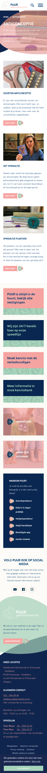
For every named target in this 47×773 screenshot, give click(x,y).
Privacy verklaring (17, 749)
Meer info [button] (36, 761)
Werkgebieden (12, 746)
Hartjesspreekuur (24, 518)
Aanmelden (23, 421)
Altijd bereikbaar (24, 525)
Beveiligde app (23, 532)
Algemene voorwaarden (29, 746)
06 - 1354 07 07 (24, 729)
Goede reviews (23, 539)
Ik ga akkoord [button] (23, 768)
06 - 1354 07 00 (24, 725)
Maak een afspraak (22, 454)
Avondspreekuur (24, 500)
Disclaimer (31, 749)
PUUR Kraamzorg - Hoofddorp (17, 674)
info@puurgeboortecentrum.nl (16, 699)
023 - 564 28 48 (11, 695)
